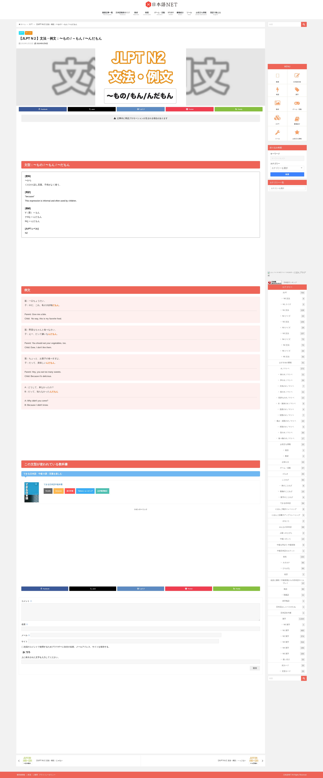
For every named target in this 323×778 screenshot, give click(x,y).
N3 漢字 (293, 642)
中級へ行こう (292, 539)
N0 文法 (294, 298)
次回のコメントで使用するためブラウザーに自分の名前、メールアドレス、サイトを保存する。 (67, 647)
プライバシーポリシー (47, 775)
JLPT (21, 33)
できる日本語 (292, 503)
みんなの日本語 (291, 527)
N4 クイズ (293, 339)
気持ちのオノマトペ (291, 398)
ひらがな (293, 568)
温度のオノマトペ (292, 409)
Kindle (48, 491)
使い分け (293, 659)
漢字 (293, 619)
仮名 (293, 557)
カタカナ (293, 562)
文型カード (293, 671)
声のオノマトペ (292, 380)
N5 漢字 (293, 654)
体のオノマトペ (292, 374)
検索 (287, 174)
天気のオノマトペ (292, 386)
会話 (294, 574)
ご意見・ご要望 (32, 775)
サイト (24, 641)
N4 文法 (293, 345)
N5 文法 (293, 357)
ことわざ (293, 480)
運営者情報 (21, 775)
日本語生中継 (292, 613)
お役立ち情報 (292, 444)
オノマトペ (292, 368)
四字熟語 (293, 601)
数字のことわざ (292, 497)
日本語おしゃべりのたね (290, 607)
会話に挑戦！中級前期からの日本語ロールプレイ (287, 581)
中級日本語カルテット (290, 551)
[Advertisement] (140, 142)
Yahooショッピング (85, 491)
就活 (294, 450)
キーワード (275, 154)
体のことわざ (292, 486)
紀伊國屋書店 (102, 491)
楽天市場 (70, 491)
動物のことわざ (292, 491)
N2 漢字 (293, 636)
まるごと (293, 521)
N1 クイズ (293, 304)
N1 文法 (293, 310)
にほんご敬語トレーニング (289, 509)
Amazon (58, 491)
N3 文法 (293, 333)
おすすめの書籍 (291, 363)
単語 (294, 589)
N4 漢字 (293, 648)
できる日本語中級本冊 (53, 484)
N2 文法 (29, 33)
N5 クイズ (293, 351)
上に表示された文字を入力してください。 (40, 657)
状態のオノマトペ (292, 415)
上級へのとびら (292, 533)
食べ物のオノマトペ (291, 438)
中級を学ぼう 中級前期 (290, 545)
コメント (26, 601)
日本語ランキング (290, 282)
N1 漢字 (293, 630)
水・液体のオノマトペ (291, 403)
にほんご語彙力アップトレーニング (288, 515)
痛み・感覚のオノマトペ (290, 421)
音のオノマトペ (292, 433)
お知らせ (293, 462)
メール (25, 635)
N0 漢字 (294, 625)
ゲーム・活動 (292, 468)
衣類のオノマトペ (292, 427)
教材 (294, 456)
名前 (24, 624)
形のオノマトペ (292, 392)
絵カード (293, 665)
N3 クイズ (293, 328)
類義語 (294, 595)
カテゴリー (275, 163)
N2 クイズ (293, 316)
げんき (293, 474)
